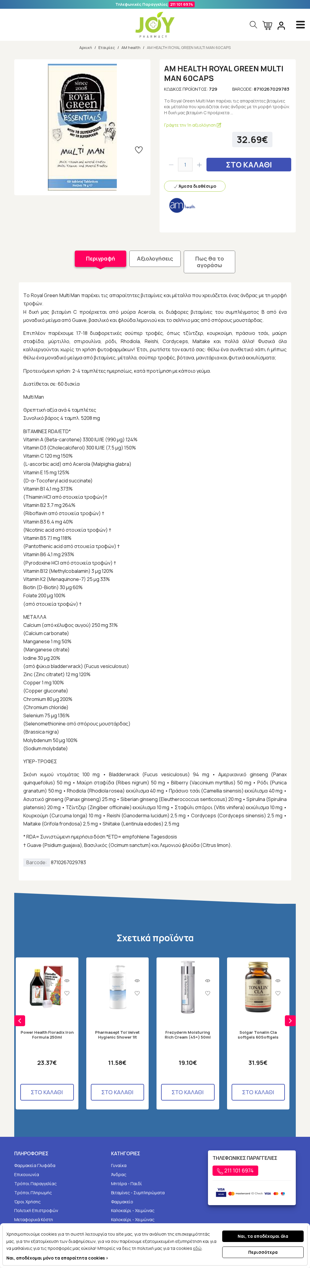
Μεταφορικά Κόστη (33, 1219)
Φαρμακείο (122, 1202)
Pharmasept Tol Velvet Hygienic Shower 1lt (117, 1034)
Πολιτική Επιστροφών (36, 1210)
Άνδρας (118, 1174)
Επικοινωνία (26, 1174)
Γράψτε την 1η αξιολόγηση (190, 125)
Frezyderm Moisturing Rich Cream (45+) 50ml (188, 1034)
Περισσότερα (263, 1252)
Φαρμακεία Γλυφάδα (34, 1165)
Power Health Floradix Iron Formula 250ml (47, 1034)
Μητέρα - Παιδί (126, 1183)
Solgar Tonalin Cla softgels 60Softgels (258, 1034)
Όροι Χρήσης (27, 1202)
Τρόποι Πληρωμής (33, 1192)
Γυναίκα (119, 1165)
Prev (19, 1020)
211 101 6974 (181, 4)
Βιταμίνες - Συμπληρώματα (138, 1192)
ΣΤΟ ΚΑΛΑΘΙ (249, 164)
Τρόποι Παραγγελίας (35, 1183)
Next (290, 1020)
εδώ (197, 1248)
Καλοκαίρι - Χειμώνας (132, 1210)
